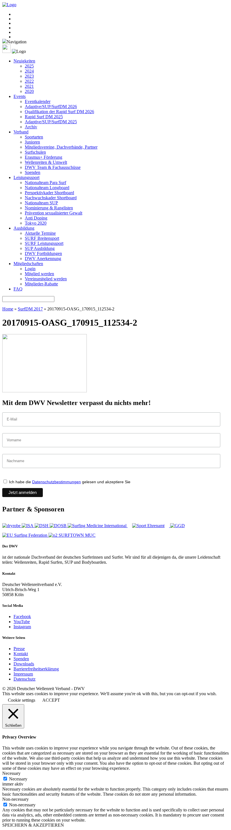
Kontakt (21, 653)
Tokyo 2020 (35, 223)
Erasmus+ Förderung (43, 157)
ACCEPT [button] (51, 700)
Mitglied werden (39, 273)
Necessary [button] (11, 773)
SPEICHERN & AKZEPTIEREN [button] (33, 825)
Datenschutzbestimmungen (56, 482)
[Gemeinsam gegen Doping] (177, 525)
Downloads (24, 663)
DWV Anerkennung (43, 258)
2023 (29, 76)
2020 (29, 91)
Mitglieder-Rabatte (41, 283)
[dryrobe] (12, 525)
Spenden (32, 172)
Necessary (18, 779)
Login (30, 268)
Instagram (22, 626)
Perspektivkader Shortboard (49, 192)
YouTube (22, 621)
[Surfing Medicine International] (98, 525)
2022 (29, 81)
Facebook (22, 616)
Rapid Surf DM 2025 (44, 116)
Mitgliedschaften (28, 263)
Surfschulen (35, 152)
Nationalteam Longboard (47, 187)
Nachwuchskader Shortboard (51, 197)
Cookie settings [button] (21, 700)
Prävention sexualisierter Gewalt (53, 213)
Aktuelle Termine (40, 233)
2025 (29, 66)
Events (20, 96)
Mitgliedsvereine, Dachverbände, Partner (61, 147)
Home (7, 309)
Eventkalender (37, 101)
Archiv (31, 126)
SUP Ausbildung (40, 248)
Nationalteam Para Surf (45, 182)
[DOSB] (59, 525)
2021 (29, 86)
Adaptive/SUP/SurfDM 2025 (51, 121)
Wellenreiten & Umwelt (46, 162)
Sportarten (34, 137)
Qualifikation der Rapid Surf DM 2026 (59, 111)
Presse (19, 648)
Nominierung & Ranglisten (49, 207)
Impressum (23, 674)
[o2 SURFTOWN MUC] (71, 535)
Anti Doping (36, 218)
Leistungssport (26, 177)
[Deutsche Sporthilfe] (42, 525)
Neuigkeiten (24, 61)
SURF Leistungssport (44, 243)
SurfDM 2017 (30, 309)
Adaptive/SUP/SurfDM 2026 (51, 106)
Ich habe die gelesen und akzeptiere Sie (69, 482)
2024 (29, 71)
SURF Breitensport (42, 238)
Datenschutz (24, 679)
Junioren (32, 142)
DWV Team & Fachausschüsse (53, 167)
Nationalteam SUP (41, 202)
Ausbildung (24, 228)
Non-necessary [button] (15, 799)
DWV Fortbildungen (43, 253)
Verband (21, 131)
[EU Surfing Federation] (25, 535)
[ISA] (28, 525)
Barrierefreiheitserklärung (36, 668)
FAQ (18, 289)
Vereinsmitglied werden (46, 278)
